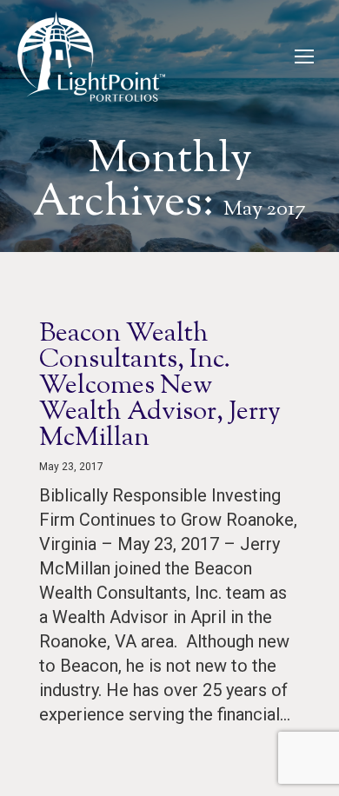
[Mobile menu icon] (304, 56)
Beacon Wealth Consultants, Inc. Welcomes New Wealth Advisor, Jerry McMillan (160, 386)
